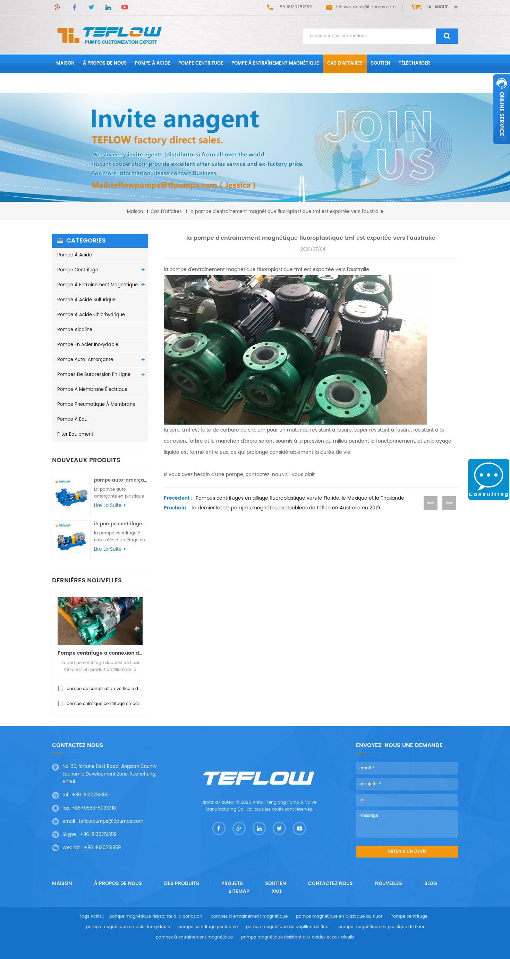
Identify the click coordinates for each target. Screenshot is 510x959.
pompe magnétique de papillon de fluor (288, 927)
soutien (380, 63)
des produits (181, 883)
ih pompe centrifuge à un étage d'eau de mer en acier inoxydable (121, 524)
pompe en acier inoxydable (87, 345)
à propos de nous (105, 63)
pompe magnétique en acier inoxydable (128, 927)
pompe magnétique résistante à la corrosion (155, 916)
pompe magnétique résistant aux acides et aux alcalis (297, 937)
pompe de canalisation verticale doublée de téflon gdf (123, 689)
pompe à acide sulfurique (86, 300)
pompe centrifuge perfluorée (208, 927)
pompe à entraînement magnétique (275, 63)
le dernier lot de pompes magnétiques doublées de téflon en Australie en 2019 (286, 508)
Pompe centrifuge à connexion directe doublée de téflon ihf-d (100, 653)
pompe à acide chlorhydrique (91, 315)
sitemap (238, 891)
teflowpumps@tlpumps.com (366, 7)
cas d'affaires (345, 63)
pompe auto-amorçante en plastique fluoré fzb (121, 480)
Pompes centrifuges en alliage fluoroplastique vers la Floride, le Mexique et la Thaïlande (300, 498)
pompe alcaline (74, 330)
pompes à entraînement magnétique (249, 916)
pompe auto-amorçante (85, 359)
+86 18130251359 (90, 795)
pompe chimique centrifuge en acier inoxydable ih (119, 703)
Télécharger (414, 63)
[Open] (501, 109)
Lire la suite (108, 505)
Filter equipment (75, 434)
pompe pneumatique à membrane (96, 404)
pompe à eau (72, 419)
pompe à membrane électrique (92, 389)
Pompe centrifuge (200, 63)
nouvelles (388, 883)
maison (65, 63)
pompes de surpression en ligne (93, 374)
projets (232, 883)
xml (277, 891)
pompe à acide (152, 63)
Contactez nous (77, 83)
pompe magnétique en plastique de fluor (381, 927)
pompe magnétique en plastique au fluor (339, 916)
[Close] (501, 147)
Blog (430, 883)
